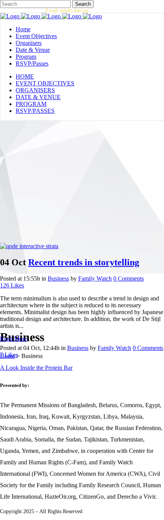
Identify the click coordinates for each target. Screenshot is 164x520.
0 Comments (128, 278)
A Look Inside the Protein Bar (36, 367)
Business (58, 278)
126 (12, 285)
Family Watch (95, 278)
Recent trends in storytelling (83, 262)
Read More (13, 338)
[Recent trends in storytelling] (29, 246)
